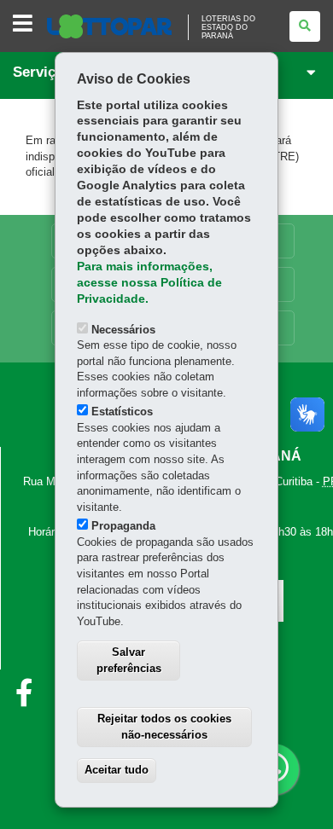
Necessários (123, 329)
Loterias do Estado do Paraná (228, 27)
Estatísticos (122, 411)
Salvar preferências (128, 660)
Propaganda (123, 525)
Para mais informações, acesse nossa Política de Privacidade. (149, 282)
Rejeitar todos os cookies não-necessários (164, 726)
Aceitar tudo (117, 769)
